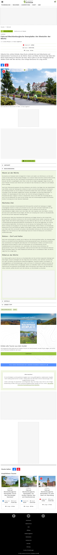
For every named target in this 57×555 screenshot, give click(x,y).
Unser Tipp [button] (8, 304)
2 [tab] (26, 70)
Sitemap (29, 546)
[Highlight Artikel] (55, 2)
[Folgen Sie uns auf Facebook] (13, 516)
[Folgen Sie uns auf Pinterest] (28, 516)
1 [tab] (24, 70)
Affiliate (28, 530)
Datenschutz (29, 523)
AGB (28, 527)
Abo (39, 5)
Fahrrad (9, 27)
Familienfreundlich (6, 309)
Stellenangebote (28, 533)
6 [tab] (32, 70)
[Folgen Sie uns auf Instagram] (43, 516)
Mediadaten (28, 536)
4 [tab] (29, 70)
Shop (34, 5)
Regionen (16, 5)
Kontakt (28, 543)
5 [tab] (31, 70)
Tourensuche (5, 5)
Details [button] (7, 301)
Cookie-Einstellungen (28, 550)
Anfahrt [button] (7, 165)
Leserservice (28, 540)
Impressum (28, 520)
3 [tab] (27, 70)
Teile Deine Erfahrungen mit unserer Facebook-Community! (27, 364)
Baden (15, 309)
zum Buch (28, 353)
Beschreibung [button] (9, 168)
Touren (2, 27)
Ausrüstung (25, 5)
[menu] (2, 2)
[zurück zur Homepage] (28, 1)
